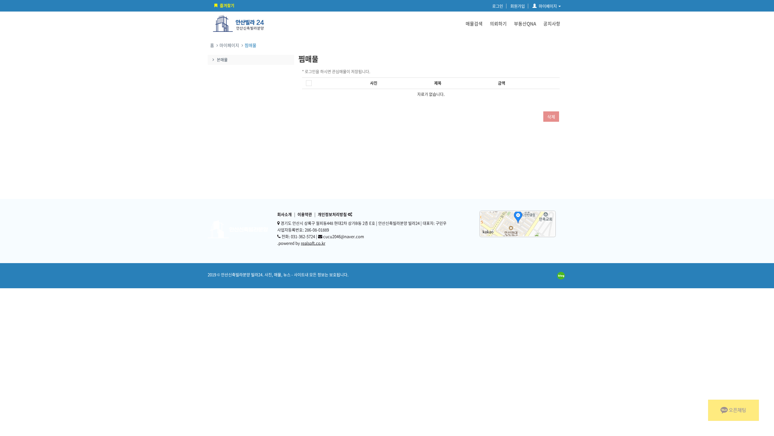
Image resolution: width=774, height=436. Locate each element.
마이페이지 (548, 6)
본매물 (222, 59)
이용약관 (305, 214)
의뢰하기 (498, 23)
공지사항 (551, 23)
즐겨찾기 (227, 5)
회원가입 (517, 6)
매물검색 (474, 23)
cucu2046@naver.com (343, 236)
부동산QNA (525, 23)
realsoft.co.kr (313, 243)
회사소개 (284, 214)
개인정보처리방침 (332, 214)
